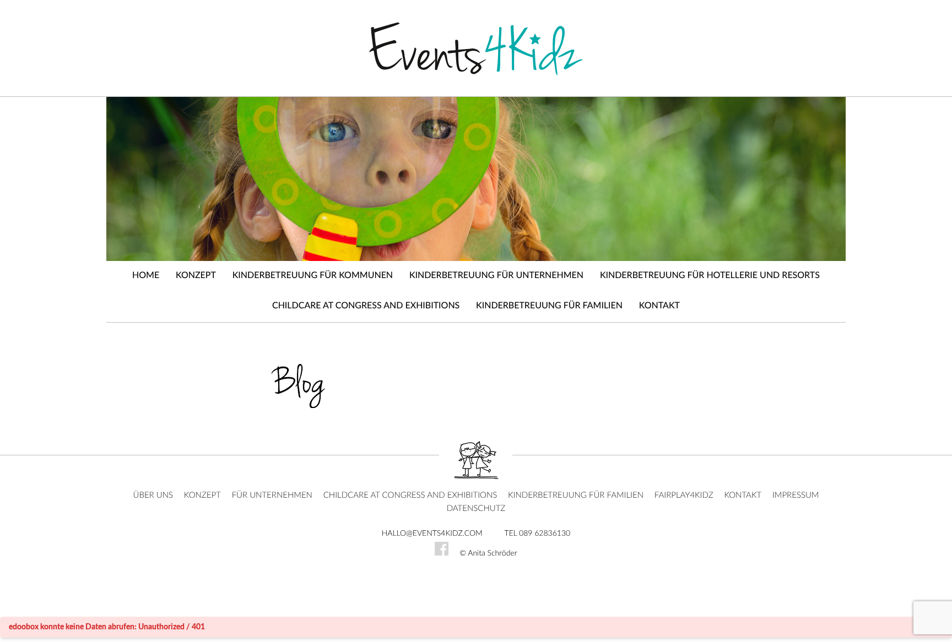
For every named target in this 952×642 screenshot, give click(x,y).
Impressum (795, 495)
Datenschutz (476, 508)
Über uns (153, 495)
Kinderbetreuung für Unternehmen (496, 275)
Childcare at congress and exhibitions (365, 306)
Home (145, 275)
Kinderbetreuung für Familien (549, 306)
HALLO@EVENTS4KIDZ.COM (432, 533)
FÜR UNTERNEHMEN (272, 495)
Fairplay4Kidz (683, 495)
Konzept (196, 275)
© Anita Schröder (488, 553)
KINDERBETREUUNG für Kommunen (312, 275)
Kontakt (659, 306)
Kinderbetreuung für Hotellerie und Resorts (710, 275)
